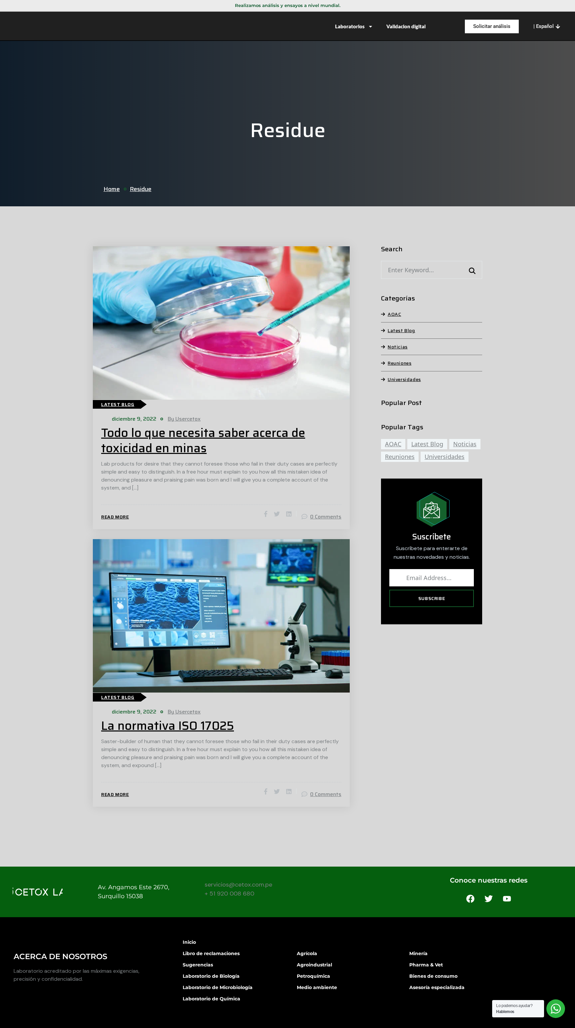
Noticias (398, 346)
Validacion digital (406, 26)
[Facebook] (470, 898)
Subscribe (431, 598)
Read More (115, 516)
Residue (140, 189)
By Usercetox (184, 419)
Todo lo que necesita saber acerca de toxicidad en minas (203, 440)
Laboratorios (350, 26)
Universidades (404, 379)
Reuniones (399, 363)
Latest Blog (117, 404)
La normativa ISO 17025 (167, 725)
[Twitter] (488, 898)
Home (111, 189)
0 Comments (325, 517)
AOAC (394, 314)
